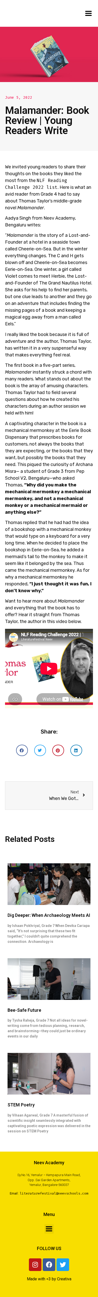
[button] (22, 750)
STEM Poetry (21, 1104)
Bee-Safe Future (24, 1010)
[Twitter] (63, 1264)
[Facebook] (49, 1264)
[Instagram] (35, 1264)
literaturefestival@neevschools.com (54, 1193)
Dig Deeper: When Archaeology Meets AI (49, 915)
